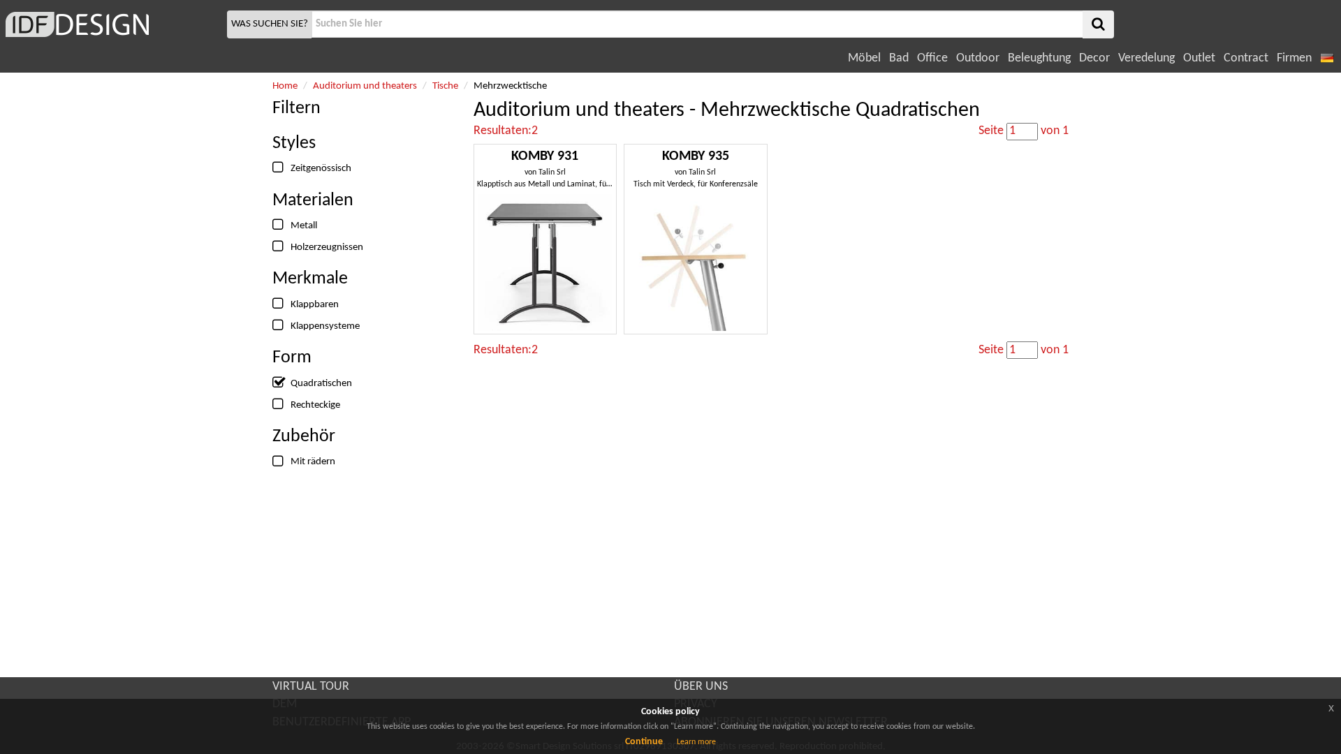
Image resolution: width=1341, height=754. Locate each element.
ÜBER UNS (701, 686)
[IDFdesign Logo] (112, 24)
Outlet (1199, 58)
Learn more (696, 742)
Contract (1246, 58)
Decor (1094, 58)
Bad (899, 58)
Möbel (864, 58)
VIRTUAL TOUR (310, 686)
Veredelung (1146, 58)
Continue (644, 742)
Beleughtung (1039, 58)
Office (932, 58)
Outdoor (977, 58)
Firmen (1294, 58)
